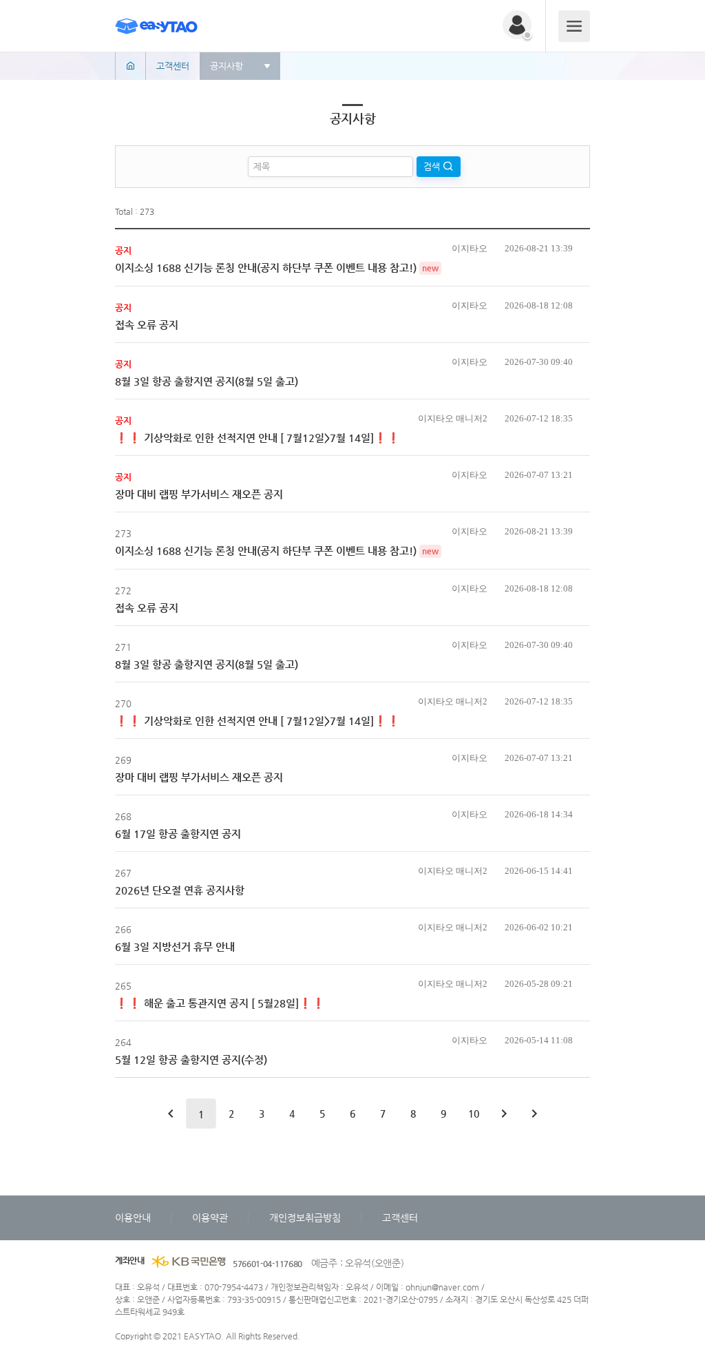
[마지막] (534, 1113)
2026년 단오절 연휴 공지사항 (179, 890)
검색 (433, 166)
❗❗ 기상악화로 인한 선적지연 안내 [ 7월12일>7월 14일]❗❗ (257, 437)
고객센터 (400, 1217)
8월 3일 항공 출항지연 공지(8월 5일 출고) (206, 381)
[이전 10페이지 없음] (171, 1113)
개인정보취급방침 (305, 1217)
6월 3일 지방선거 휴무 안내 (175, 946)
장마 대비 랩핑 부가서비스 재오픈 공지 (199, 494)
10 (473, 1113)
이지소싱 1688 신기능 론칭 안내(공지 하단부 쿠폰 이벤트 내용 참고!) (266, 267)
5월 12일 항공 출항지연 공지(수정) (191, 1059)
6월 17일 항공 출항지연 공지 (178, 833)
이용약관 (210, 1217)
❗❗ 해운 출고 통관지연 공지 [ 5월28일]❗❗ (220, 1003)
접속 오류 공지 (146, 325)
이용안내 (133, 1217)
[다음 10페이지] (504, 1113)
